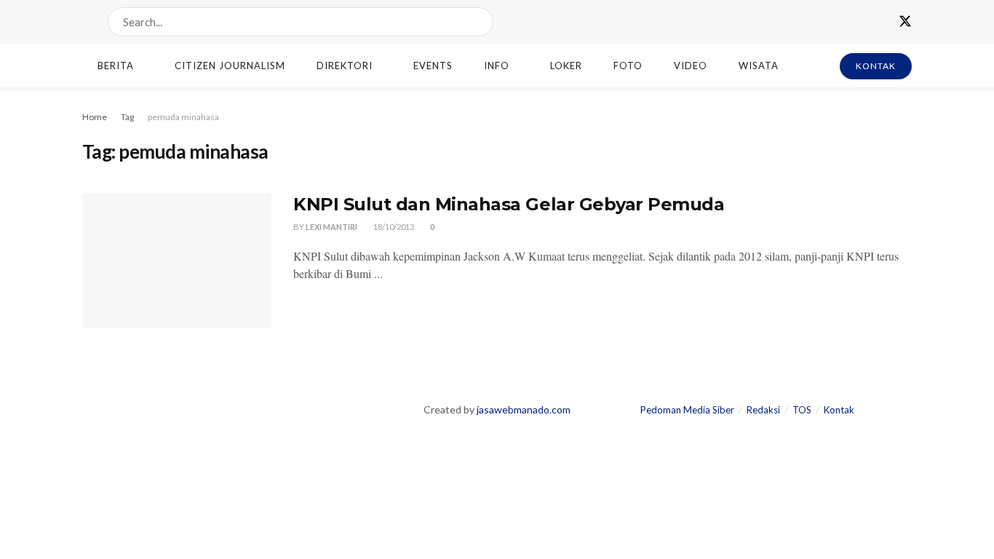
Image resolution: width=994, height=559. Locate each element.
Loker (566, 65)
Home (94, 116)
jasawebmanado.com (523, 409)
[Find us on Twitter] (905, 22)
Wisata (759, 65)
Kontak (839, 410)
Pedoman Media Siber (687, 410)
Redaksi (763, 410)
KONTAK (876, 65)
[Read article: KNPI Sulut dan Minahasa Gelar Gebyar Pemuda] (176, 260)
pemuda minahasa (183, 116)
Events (433, 65)
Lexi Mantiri (331, 226)
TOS (801, 410)
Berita (116, 65)
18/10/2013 (393, 226)
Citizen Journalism (230, 65)
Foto (628, 65)
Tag (127, 116)
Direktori (345, 65)
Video (690, 65)
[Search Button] (479, 21)
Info (496, 65)
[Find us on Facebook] (879, 22)
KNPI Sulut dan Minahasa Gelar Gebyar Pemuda (508, 204)
